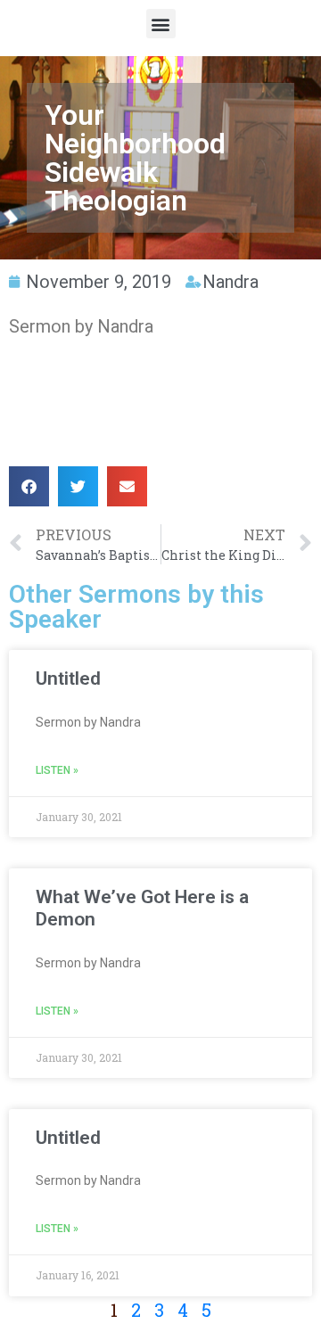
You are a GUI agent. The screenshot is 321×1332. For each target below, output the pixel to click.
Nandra (230, 281)
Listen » (57, 770)
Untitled (68, 678)
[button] (161, 23)
